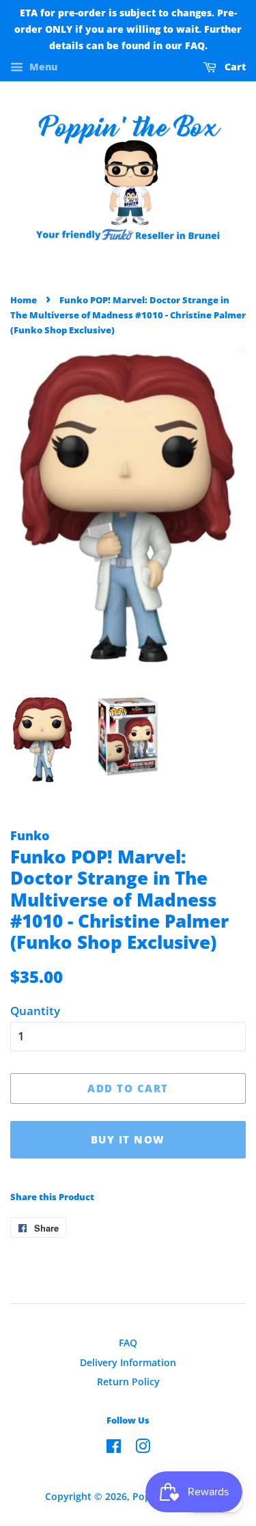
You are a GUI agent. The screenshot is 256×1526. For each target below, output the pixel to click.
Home (23, 300)
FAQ (128, 1342)
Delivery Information (128, 1362)
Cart (234, 67)
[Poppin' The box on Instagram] (142, 1448)
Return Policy (128, 1381)
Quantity (35, 1010)
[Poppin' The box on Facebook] (114, 1448)
